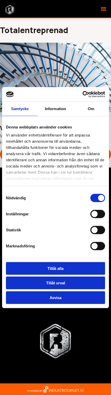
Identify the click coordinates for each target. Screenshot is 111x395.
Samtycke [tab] (20, 108)
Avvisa (55, 297)
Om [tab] (91, 108)
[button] (103, 9)
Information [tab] (55, 108)
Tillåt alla (55, 268)
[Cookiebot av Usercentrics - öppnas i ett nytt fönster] (82, 94)
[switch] (97, 214)
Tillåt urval (55, 283)
